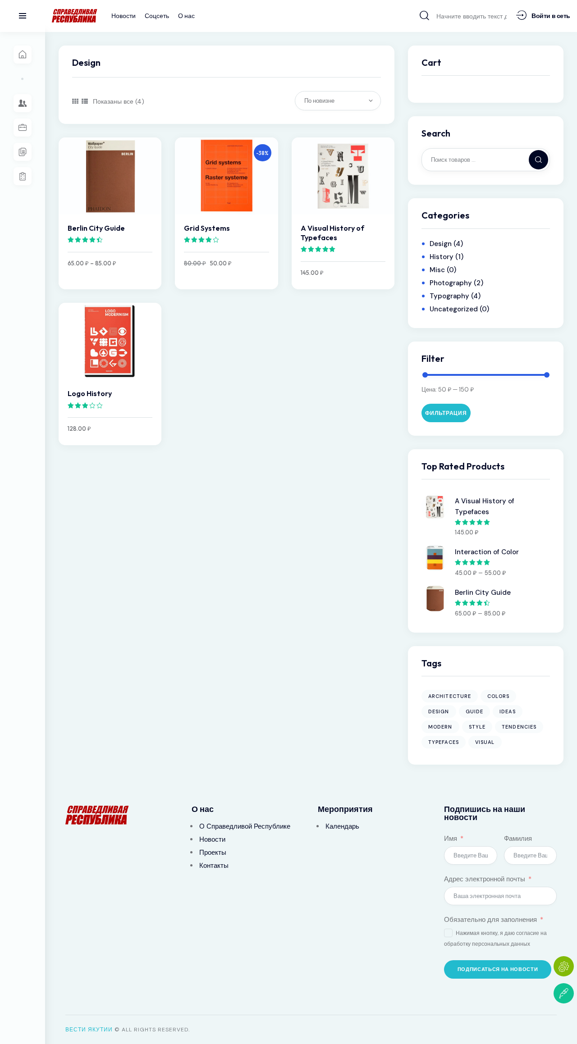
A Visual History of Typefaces (332, 232)
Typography (449, 296)
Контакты (214, 865)
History (441, 256)
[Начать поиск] (424, 15)
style (477, 727)
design (438, 711)
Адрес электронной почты (484, 879)
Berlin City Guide (96, 228)
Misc (437, 269)
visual (485, 742)
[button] (75, 101)
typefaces (443, 742)
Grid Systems (207, 228)
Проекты (212, 852)
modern (440, 727)
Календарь (342, 826)
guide (475, 711)
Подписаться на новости (498, 969)
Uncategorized (454, 309)
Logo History (90, 393)
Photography (451, 282)
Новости (212, 839)
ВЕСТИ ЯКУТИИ (89, 1029)
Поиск (540, 159)
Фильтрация (446, 413)
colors (498, 696)
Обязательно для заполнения (490, 919)
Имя (450, 838)
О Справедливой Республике (244, 826)
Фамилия (518, 838)
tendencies (519, 727)
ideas (507, 711)
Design (441, 243)
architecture (449, 696)
